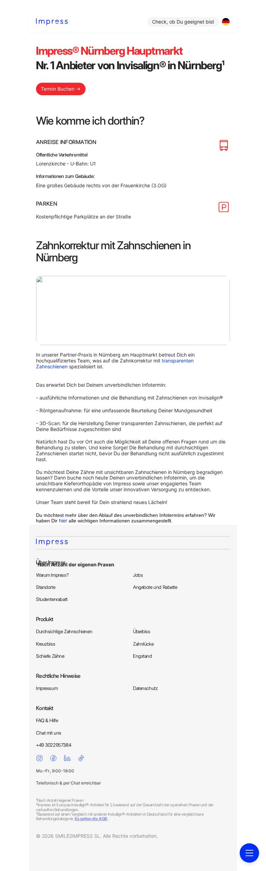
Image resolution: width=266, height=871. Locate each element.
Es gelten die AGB (91, 818)
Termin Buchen (57, 89)
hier (63, 520)
